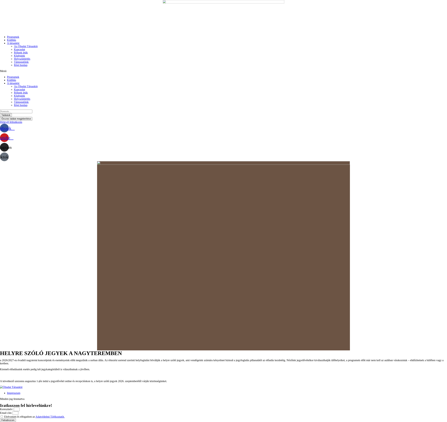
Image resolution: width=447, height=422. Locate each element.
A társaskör (13, 43)
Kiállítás (11, 40)
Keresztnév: (7, 409)
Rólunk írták (21, 52)
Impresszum (13, 393)
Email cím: (6, 412)
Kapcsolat (19, 49)
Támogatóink (21, 61)
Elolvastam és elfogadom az (34, 416)
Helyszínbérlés (22, 58)
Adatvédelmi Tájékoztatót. (50, 416)
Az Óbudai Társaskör (26, 46)
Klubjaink (19, 55)
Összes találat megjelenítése (16, 118)
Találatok (5, 115)
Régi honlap (20, 65)
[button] (223, 71)
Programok (13, 36)
